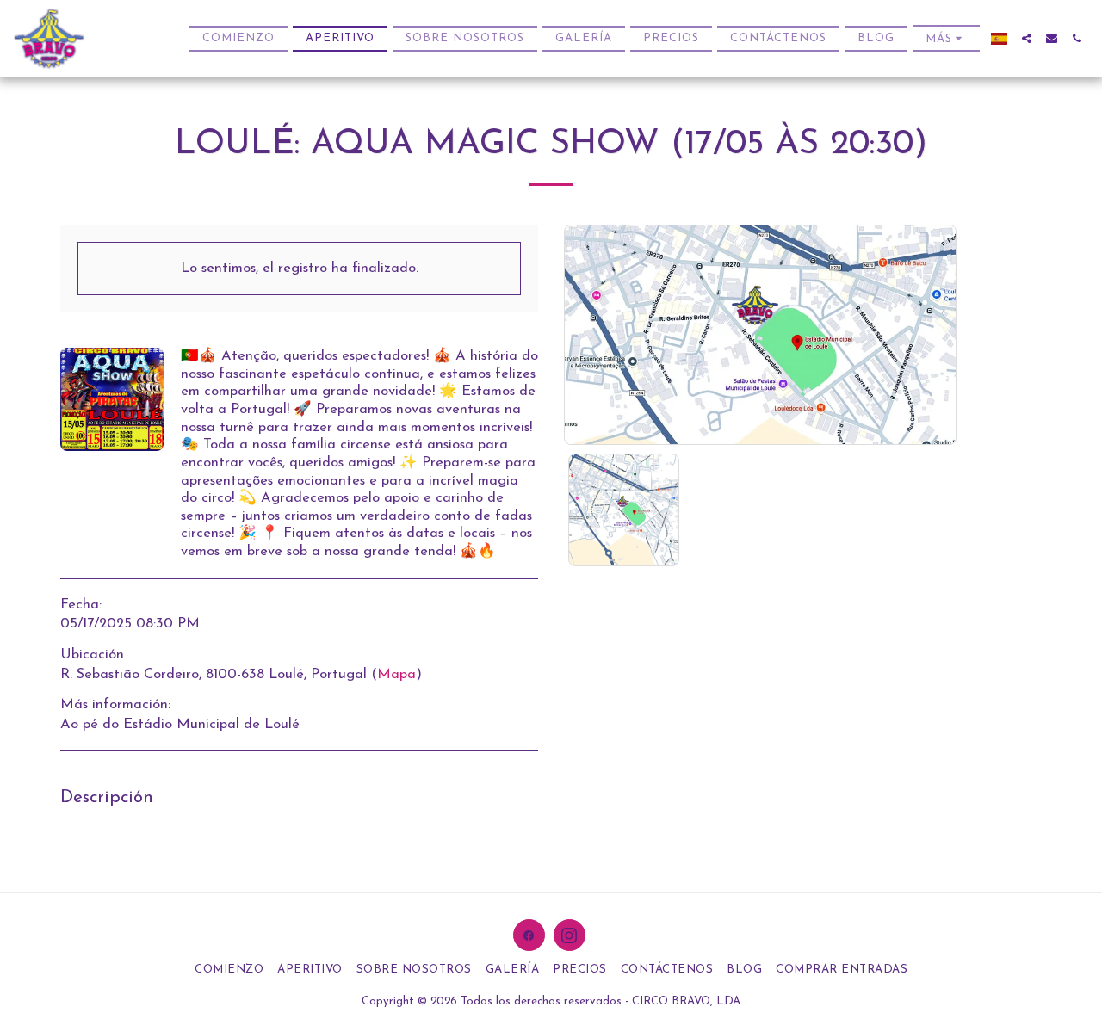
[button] (1026, 38)
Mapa (396, 675)
